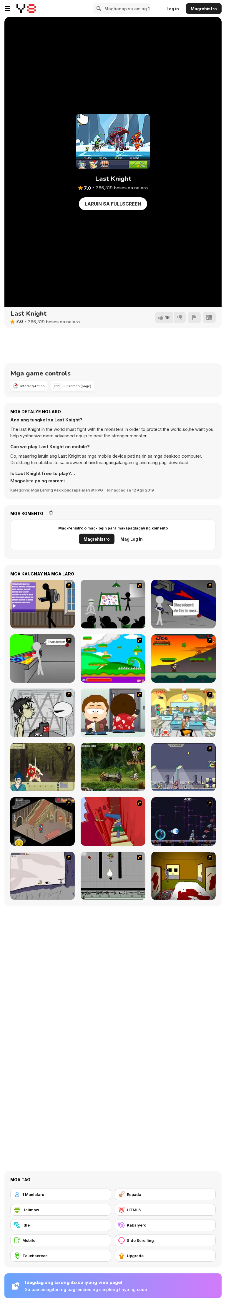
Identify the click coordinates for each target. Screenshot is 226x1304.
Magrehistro (204, 8)
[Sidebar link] (8, 8)
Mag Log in (131, 539)
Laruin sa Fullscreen (113, 204)
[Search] (98, 8)
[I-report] (194, 317)
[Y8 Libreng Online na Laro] (26, 8)
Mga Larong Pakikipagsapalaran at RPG (67, 490)
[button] (37, 481)
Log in (173, 8)
